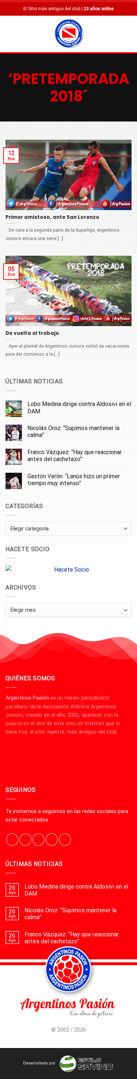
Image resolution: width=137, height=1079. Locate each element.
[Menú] (9, 34)
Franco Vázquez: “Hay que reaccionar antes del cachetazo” (74, 456)
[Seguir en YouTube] (65, 839)
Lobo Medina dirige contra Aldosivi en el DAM (79, 407)
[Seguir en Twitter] (39, 839)
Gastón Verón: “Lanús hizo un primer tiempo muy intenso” (73, 480)
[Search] (129, 34)
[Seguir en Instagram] (25, 839)
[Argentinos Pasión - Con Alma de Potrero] (69, 34)
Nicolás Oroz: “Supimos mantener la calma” (73, 431)
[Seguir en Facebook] (12, 839)
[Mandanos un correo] (52, 839)
